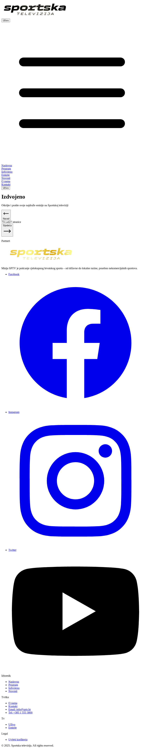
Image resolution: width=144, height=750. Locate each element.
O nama (12, 703)
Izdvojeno (13, 688)
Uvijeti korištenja (17, 739)
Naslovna (13, 681)
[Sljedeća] (7, 234)
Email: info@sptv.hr (19, 709)
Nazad (6, 218)
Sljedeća (7, 225)
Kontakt (12, 706)
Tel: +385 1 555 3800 (20, 712)
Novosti (12, 691)
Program (13, 684)
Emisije (12, 727)
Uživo (6, 20)
